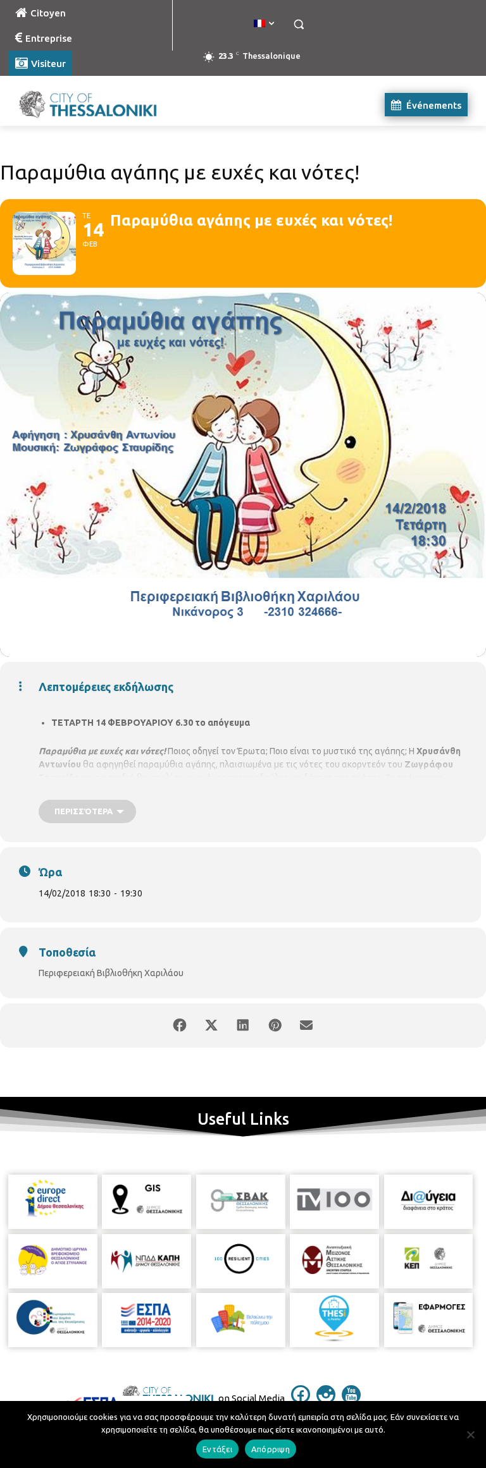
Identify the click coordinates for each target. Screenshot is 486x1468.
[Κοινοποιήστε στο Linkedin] (243, 1025)
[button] (298, 24)
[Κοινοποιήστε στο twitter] (211, 1025)
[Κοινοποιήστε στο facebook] (180, 1025)
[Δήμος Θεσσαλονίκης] (94, 105)
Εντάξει (217, 1449)
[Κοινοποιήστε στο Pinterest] (274, 1025)
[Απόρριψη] (470, 1434)
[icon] (300, 1400)
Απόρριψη (270, 1449)
